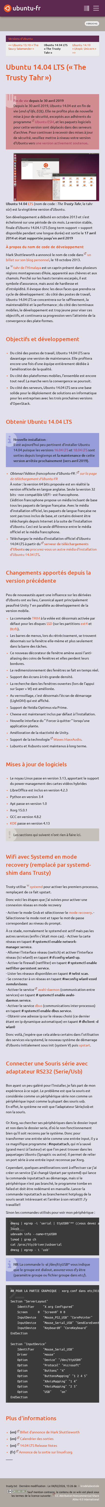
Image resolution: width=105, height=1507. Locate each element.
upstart (84, 1045)
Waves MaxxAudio (67, 739)
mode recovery (80, 912)
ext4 (84, 623)
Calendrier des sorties (36, 1438)
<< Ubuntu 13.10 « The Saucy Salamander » (23, 47)
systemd (36, 886)
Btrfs (14, 629)
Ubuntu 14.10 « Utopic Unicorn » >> (84, 49)
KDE (13, 823)
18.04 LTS (80, 450)
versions (92, 23)
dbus (38, 1005)
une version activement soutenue (61, 143)
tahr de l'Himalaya (27, 267)
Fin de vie (20, 100)
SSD (49, 623)
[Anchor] (10, 67)
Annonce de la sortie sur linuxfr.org (45, 1452)
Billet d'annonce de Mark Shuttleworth (50, 1432)
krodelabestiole (90, 1486)
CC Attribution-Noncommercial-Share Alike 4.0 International (77, 1497)
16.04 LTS (61, 450)
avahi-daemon (48, 989)
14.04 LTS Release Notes (38, 1445)
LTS (30, 203)
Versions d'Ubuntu (20, 38)
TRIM (36, 618)
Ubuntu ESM (44, 121)
